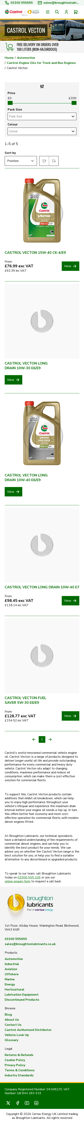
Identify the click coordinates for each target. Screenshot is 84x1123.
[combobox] (39, 116)
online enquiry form (17, 881)
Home (9, 58)
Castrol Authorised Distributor (28, 1030)
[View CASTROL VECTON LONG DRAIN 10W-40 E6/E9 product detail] (42, 433)
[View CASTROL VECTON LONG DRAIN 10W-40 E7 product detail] (42, 545)
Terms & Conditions (20, 1070)
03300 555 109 (29, 877)
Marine (10, 979)
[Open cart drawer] (75, 11)
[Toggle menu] (73, 116)
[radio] (44, 161)
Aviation (11, 969)
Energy (10, 984)
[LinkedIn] (36, 1103)
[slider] (10, 103)
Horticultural (14, 989)
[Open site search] (57, 11)
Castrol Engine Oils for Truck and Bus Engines (41, 63)
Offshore (12, 974)
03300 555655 (22, 3)
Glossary (11, 1040)
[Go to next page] (50, 739)
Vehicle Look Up (17, 1035)
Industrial (12, 964)
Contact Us (13, 1025)
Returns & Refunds (19, 1055)
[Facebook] (17, 1103)
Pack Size (15, 110)
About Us (12, 1020)
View (67, 266)
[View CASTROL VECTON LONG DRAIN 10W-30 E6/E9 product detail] (42, 321)
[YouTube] (26, 1103)
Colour (13, 124)
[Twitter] (8, 1103)
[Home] (22, 12)
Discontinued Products (22, 1000)
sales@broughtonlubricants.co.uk (30, 944)
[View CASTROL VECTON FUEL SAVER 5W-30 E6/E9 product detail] (42, 655)
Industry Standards (19, 1075)
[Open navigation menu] (47, 11)
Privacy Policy (15, 1065)
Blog (8, 1015)
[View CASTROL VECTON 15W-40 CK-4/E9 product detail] (42, 210)
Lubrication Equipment (21, 995)
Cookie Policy (15, 1060)
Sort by (10, 153)
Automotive (26, 58)
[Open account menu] (66, 11)
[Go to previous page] (34, 739)
